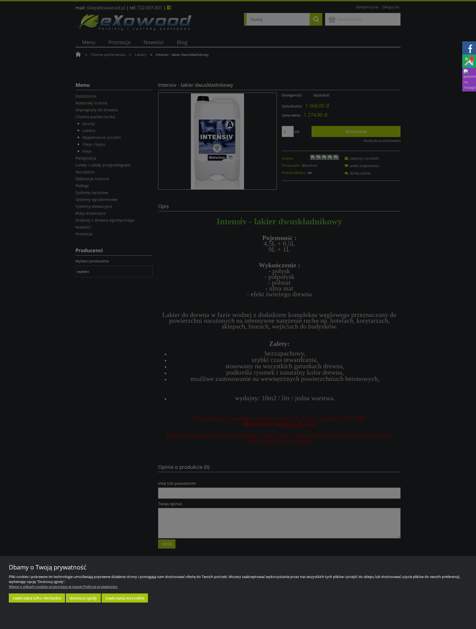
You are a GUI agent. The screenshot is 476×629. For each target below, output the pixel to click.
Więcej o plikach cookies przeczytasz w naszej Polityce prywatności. (63, 586)
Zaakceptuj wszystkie (125, 598)
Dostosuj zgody (83, 598)
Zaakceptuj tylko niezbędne (37, 598)
